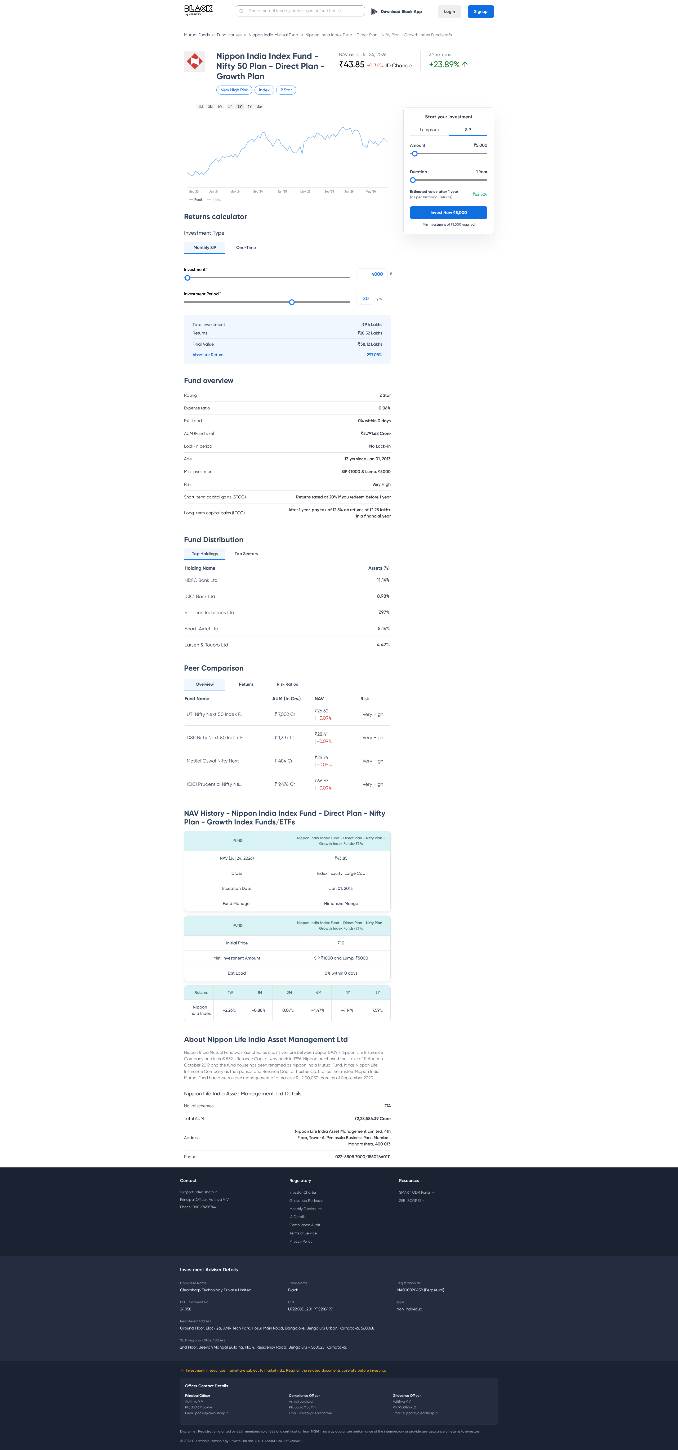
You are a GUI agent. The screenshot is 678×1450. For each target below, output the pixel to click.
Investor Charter (302, 1192)
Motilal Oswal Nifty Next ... (215, 761)
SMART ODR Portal (416, 1192)
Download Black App (401, 11)
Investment (195, 269)
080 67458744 (201, 1407)
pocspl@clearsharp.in (211, 1413)
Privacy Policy (300, 1241)
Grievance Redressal (306, 1200)
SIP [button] (468, 129)
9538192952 (407, 1407)
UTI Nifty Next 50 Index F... (215, 714)
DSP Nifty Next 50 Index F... (216, 737)
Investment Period (201, 293)
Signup (481, 11)
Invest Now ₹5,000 (449, 212)
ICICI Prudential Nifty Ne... (214, 784)
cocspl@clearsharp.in (315, 1413)
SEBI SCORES (412, 1200)
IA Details (297, 1217)
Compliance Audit (304, 1225)
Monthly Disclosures (305, 1209)
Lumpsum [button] (429, 129)
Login (449, 11)
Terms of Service (303, 1233)
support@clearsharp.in (198, 1192)
